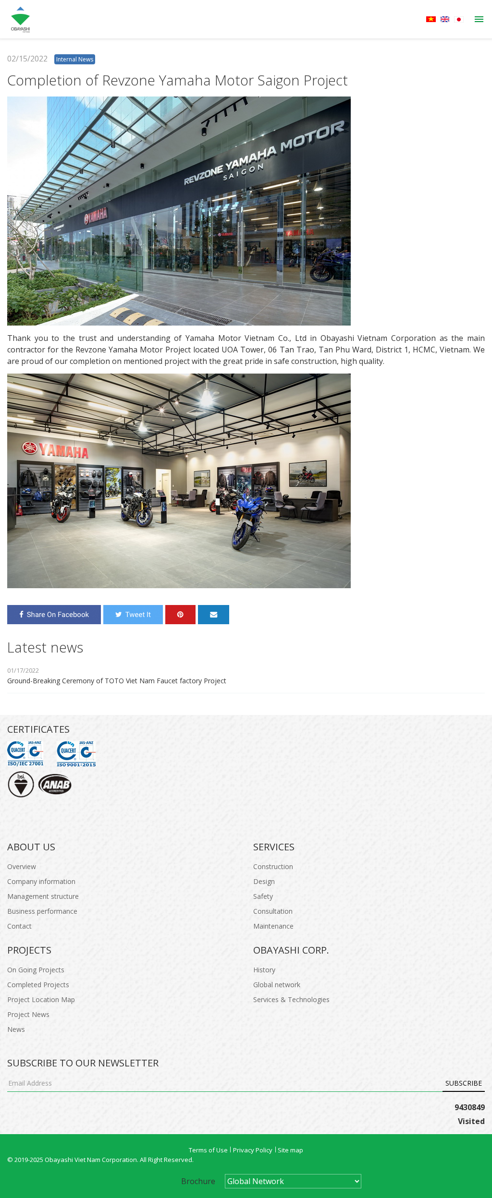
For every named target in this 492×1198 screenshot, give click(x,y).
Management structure (43, 896)
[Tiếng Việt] (431, 19)
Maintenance (273, 926)
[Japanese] (459, 19)
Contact (19, 926)
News (16, 1029)
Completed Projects (38, 984)
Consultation (273, 911)
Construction (273, 866)
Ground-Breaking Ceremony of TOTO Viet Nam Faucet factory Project (116, 680)
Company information (41, 881)
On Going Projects (35, 969)
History (264, 969)
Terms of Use (208, 1150)
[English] (445, 19)
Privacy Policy (252, 1150)
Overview (21, 866)
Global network (276, 984)
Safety (263, 896)
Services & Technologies (291, 999)
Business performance (42, 911)
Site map (290, 1150)
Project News (28, 1014)
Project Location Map (41, 999)
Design (264, 881)
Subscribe (463, 1083)
